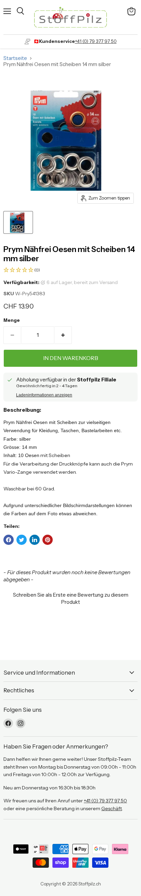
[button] (70, 270)
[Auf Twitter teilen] (21, 540)
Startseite (15, 58)
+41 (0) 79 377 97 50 (96, 41)
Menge (11, 320)
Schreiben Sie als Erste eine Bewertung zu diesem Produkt (70, 598)
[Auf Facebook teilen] (8, 540)
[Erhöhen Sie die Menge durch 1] (63, 335)
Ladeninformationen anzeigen (44, 395)
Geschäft (111, 808)
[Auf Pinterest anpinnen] (47, 540)
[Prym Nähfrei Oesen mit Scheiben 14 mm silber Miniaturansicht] (18, 222)
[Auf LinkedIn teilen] (34, 540)
